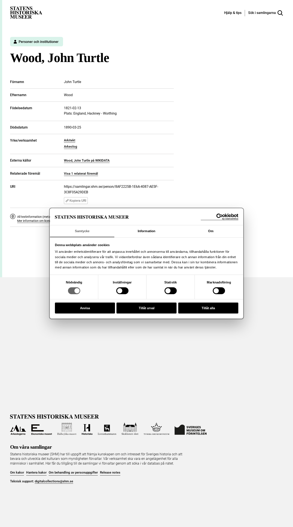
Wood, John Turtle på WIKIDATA (87, 160)
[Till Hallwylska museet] (66, 429)
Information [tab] (146, 231)
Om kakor (17, 472)
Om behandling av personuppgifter (73, 472)
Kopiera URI (77, 201)
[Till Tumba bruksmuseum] (156, 429)
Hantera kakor (36, 472)
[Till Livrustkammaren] (107, 429)
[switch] (122, 290)
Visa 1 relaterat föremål (81, 174)
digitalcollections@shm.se (54, 481)
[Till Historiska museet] (87, 429)
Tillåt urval (146, 308)
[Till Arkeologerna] (18, 429)
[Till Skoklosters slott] (130, 429)
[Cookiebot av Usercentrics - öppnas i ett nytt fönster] (219, 217)
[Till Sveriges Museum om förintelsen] (191, 429)
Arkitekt (69, 140)
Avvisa (85, 308)
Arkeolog (70, 146)
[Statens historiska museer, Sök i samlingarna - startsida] (26, 12)
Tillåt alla (208, 308)
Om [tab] (210, 231)
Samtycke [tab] (82, 231)
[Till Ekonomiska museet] (41, 429)
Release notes (110, 472)
